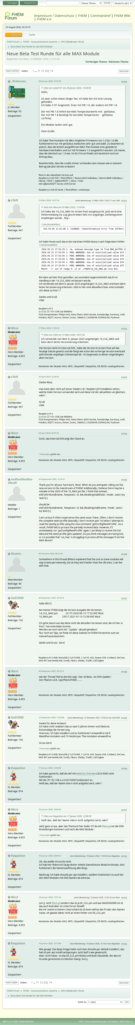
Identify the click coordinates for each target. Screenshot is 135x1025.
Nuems (16, 554)
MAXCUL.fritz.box (86, 773)
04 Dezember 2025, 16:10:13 (51, 597)
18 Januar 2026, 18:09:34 (50, 809)
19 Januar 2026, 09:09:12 (50, 855)
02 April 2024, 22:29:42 (49, 376)
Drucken (123, 71)
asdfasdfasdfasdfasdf (20, 481)
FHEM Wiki (122, 15)
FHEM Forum (14, 16)
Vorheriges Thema (96, 61)
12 (42, 70)
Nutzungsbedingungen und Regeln (101, 1021)
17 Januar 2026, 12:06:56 (50, 768)
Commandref (100, 15)
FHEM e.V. (44, 19)
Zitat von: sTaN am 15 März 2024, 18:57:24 (64, 334)
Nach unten (12, 71)
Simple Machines (26, 1021)
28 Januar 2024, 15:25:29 (50, 81)
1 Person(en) (44, 454)
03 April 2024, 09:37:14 (49, 433)
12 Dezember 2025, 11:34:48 (51, 717)
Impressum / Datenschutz (54, 15)
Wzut (80, 41)
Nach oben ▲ (126, 1021)
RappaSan (18, 768)
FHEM (82, 15)
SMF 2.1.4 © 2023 (10, 1021)
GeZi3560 (17, 598)
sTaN (14, 200)
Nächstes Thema (118, 61)
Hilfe (81, 1021)
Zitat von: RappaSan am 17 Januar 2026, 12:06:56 (67, 816)
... (36, 70)
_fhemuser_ (19, 81)
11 (38, 70)
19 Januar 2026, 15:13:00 (50, 943)
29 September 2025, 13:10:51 (52, 479)
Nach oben (11, 982)
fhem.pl (106, 826)
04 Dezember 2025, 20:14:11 (51, 671)
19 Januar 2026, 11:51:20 (50, 897)
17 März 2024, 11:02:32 (49, 328)
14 (51, 70)
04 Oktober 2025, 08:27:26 (51, 553)
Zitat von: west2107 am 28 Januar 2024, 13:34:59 (67, 87)
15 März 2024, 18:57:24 (49, 200)
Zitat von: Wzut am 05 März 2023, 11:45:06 (64, 207)
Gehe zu (82, 1001)
